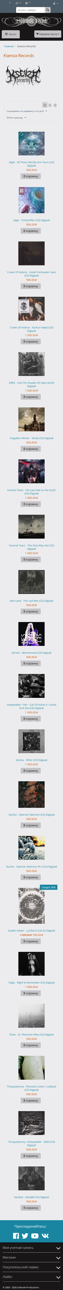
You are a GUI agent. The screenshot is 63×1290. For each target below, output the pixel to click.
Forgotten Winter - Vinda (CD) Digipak (31, 438)
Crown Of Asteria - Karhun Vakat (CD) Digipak (31, 329)
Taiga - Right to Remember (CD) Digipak (31, 982)
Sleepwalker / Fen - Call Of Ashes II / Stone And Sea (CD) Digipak (31, 706)
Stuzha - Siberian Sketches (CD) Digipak (32, 814)
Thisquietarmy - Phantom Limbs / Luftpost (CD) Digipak (31, 1088)
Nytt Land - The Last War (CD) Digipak (31, 600)
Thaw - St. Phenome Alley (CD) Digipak (31, 1034)
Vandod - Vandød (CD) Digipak (31, 1197)
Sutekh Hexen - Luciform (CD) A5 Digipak (31, 930)
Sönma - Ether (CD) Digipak (31, 760)
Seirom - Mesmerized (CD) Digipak (31, 652)
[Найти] (48, 10)
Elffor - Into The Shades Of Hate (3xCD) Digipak (31, 384)
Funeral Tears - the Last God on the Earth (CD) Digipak (31, 491)
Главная (9, 46)
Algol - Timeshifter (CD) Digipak (31, 220)
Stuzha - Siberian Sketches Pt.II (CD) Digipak (31, 866)
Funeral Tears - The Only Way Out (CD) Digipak (31, 547)
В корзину (30, 176)
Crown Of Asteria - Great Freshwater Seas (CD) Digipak (31, 273)
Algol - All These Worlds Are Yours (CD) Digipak (31, 163)
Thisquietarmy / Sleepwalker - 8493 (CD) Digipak (31, 1143)
